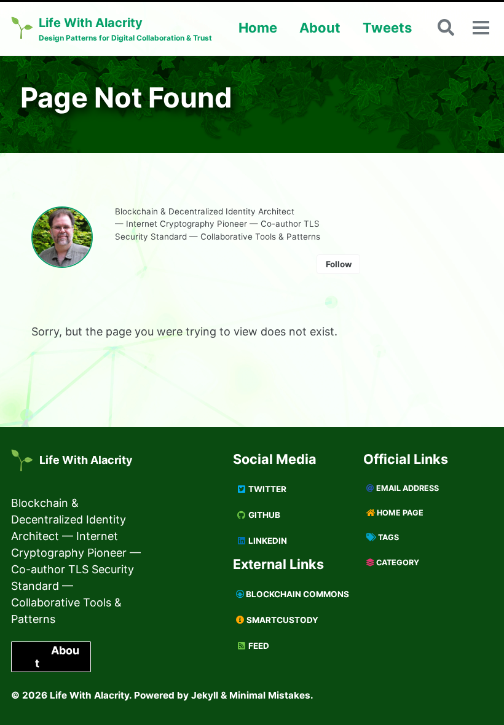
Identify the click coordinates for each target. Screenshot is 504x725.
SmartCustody (281, 620)
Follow (339, 264)
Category (396, 562)
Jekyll (204, 695)
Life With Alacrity (86, 459)
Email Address (406, 488)
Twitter (266, 489)
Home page (399, 512)
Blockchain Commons (296, 594)
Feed (257, 646)
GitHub (263, 515)
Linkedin (266, 541)
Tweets (387, 28)
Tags (387, 537)
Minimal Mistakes (269, 695)
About (320, 28)
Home (257, 28)
